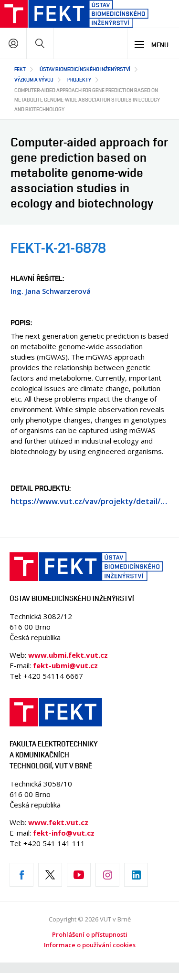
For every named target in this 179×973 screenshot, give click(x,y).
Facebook (21, 875)
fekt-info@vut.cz (64, 833)
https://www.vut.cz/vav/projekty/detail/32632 (89, 501)
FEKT (20, 68)
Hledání (40, 43)
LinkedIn (136, 875)
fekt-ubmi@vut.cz (65, 665)
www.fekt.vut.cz (58, 822)
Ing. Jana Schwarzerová (51, 291)
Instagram (107, 875)
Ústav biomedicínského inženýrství (85, 68)
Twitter (50, 875)
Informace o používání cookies (90, 945)
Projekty (79, 79)
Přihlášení (13, 43)
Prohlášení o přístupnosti (89, 934)
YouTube (79, 875)
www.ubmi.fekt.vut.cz (68, 655)
